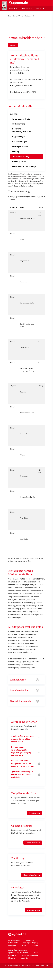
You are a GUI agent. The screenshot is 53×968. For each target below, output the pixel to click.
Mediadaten (12, 955)
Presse (35, 953)
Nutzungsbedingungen (31, 943)
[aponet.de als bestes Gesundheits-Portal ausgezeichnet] (4, 5)
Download (12, 945)
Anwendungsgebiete (21, 119)
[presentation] (43, 8)
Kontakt (23, 945)
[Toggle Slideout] (43, 3)
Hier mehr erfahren (31, 875)
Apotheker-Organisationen (18, 953)
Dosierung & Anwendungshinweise (21, 130)
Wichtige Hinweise (20, 146)
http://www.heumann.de (21, 85)
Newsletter (24, 958)
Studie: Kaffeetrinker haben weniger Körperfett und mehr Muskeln (23, 739)
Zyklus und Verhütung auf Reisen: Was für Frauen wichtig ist (22, 774)
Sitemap (35, 945)
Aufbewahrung (18, 124)
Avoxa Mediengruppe (30, 955)
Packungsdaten (19, 161)
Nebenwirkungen (19, 141)
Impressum (30, 940)
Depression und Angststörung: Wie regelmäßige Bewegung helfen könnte (21, 751)
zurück (13, 45)
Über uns (11, 958)
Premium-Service (14, 940)
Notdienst (13, 8)
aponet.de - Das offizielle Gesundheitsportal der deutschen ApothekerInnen (18, 2)
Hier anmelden (33, 910)
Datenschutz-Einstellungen (18, 950)
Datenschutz (13, 943)
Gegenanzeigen (19, 136)
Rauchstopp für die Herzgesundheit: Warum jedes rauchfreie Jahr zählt (22, 763)
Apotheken (27, 8)
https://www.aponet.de (17, 934)
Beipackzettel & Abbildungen (24, 166)
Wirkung (15, 151)
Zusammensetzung (20, 156)
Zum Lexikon (34, 813)
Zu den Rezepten (33, 842)
